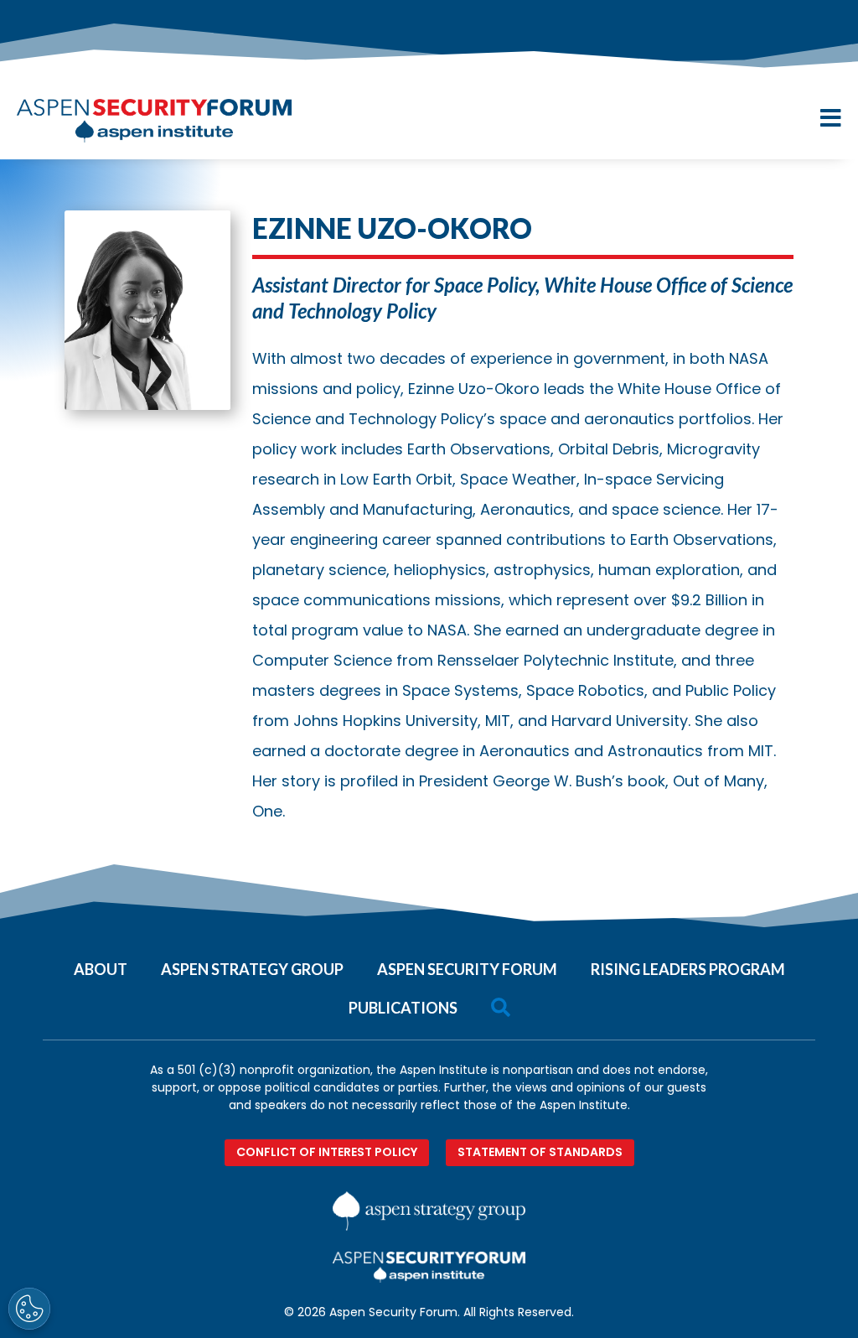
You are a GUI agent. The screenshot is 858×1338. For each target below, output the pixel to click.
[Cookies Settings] (29, 1309)
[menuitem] (100, 963)
